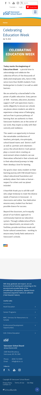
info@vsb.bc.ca (17, 361)
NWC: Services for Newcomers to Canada (15, 318)
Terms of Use (19, 383)
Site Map (30, 383)
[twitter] (9, 3)
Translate (13, 7)
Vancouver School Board (20, 379)
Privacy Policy (7, 383)
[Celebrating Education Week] (5, 245)
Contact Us (7, 384)
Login (21, 7)
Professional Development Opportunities (13, 326)
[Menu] (35, 12)
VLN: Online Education (11, 333)
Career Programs (9, 312)
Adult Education (9, 307)
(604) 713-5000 (17, 359)
